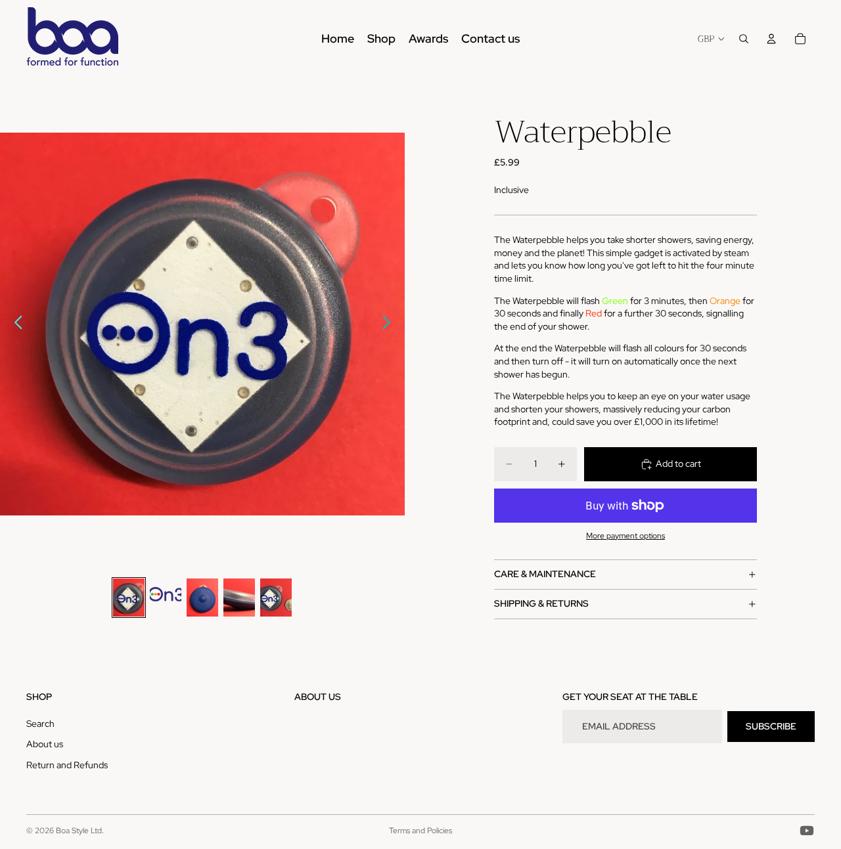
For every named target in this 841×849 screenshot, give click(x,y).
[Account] (771, 38)
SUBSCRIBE (771, 726)
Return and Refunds (67, 765)
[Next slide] (390, 324)
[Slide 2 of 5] (165, 597)
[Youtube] (807, 830)
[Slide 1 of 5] (129, 597)
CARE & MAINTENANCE (545, 574)
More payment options (625, 536)
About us (44, 745)
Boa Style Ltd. (80, 830)
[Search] (743, 38)
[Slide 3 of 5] (202, 597)
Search (40, 723)
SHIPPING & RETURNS (541, 603)
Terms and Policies (420, 830)
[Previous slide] (15, 324)
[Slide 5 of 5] (276, 597)
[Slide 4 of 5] (239, 597)
